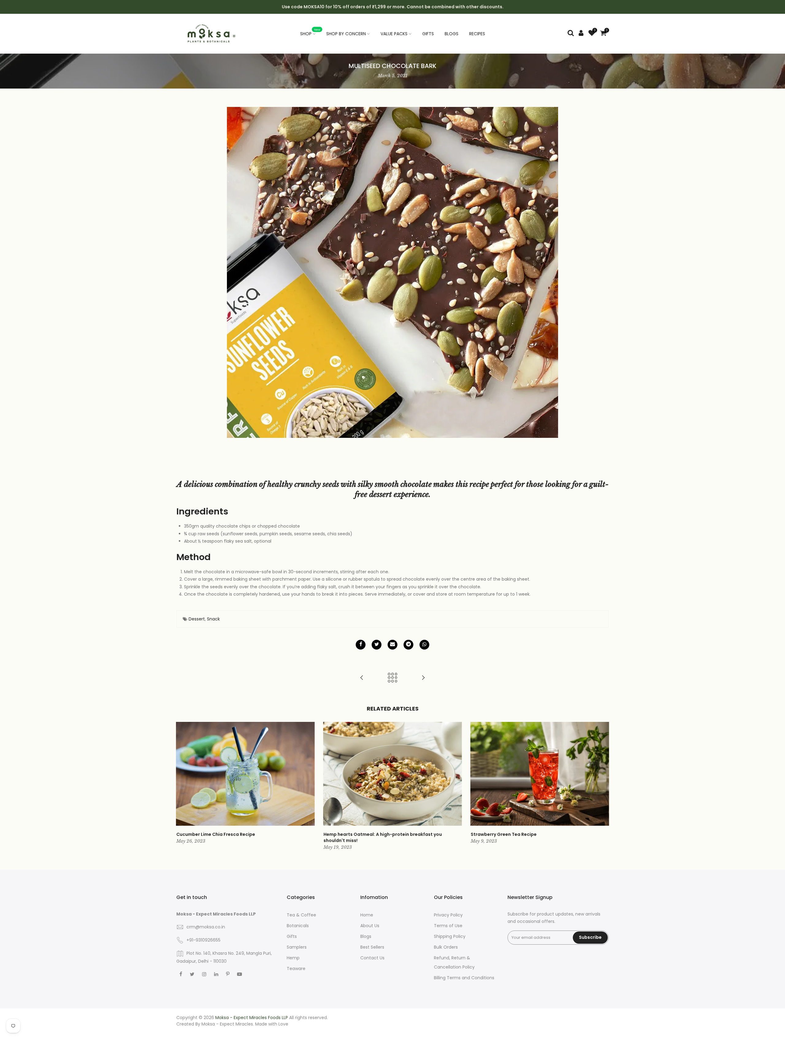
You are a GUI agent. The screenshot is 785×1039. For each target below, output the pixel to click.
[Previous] (182, 786)
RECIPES (477, 34)
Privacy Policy (448, 915)
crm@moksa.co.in (205, 927)
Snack (213, 619)
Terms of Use (448, 926)
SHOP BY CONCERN (346, 34)
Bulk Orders (446, 947)
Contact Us (372, 958)
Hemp (293, 958)
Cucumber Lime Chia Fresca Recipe (215, 834)
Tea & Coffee (301, 915)
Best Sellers (372, 947)
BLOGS (451, 34)
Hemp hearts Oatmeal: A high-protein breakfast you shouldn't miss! (383, 837)
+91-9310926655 (203, 940)
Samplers (297, 947)
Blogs (365, 936)
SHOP (310, 32)
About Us (369, 926)
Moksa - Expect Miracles (227, 1024)
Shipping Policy (449, 936)
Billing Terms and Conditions (464, 978)
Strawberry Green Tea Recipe (504, 834)
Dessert (197, 619)
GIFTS (428, 34)
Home (366, 915)
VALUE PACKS (394, 34)
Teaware (296, 968)
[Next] (602, 786)
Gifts (292, 936)
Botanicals (298, 926)
